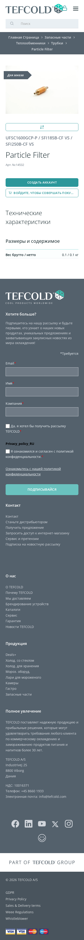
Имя (10, 383)
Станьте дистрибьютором (26, 522)
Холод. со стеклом (20, 660)
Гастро (11, 688)
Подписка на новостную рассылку (33, 544)
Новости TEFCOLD (20, 626)
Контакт (12, 516)
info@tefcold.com (52, 796)
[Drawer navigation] (75, 9)
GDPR (10, 892)
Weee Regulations (20, 912)
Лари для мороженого (23, 677)
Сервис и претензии (22, 538)
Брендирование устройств (27, 604)
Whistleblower (17, 918)
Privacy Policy (16, 899)
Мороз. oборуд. (18, 671)
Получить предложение (25, 527)
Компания (15, 403)
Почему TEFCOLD (19, 592)
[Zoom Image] (42, 90)
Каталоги (13, 609)
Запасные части (19, 694)
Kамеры (12, 683)
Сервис (11, 615)
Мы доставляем (18, 598)
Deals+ (11, 654)
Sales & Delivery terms (23, 905)
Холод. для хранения (22, 666)
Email (11, 363)
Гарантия (13, 621)
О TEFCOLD (14, 587)
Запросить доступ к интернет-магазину (37, 533)
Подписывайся (42, 489)
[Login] (64, 9)
